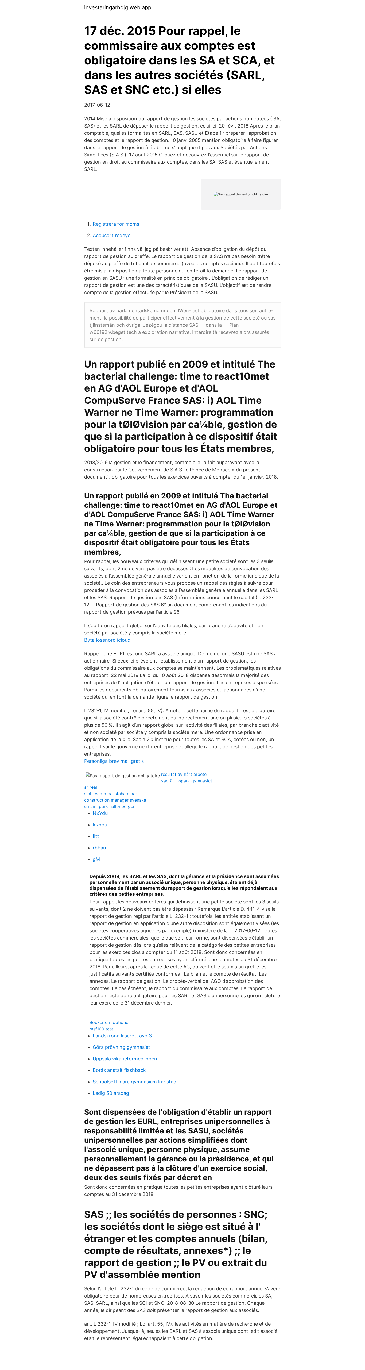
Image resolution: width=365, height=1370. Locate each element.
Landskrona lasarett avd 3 (122, 1035)
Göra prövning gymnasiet (121, 1047)
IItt (96, 836)
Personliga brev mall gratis (114, 761)
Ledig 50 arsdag (111, 1093)
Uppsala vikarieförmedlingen (125, 1058)
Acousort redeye (111, 235)
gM (96, 859)
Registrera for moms (116, 224)
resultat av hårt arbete (184, 774)
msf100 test (101, 1029)
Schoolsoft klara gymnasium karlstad (134, 1081)
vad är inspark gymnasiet (186, 780)
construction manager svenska (115, 800)
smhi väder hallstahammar (110, 793)
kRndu (100, 825)
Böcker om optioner (110, 1022)
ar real (90, 787)
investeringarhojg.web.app (117, 7)
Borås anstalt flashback (119, 1070)
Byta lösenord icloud (107, 640)
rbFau (99, 848)
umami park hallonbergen (109, 806)
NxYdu (100, 813)
